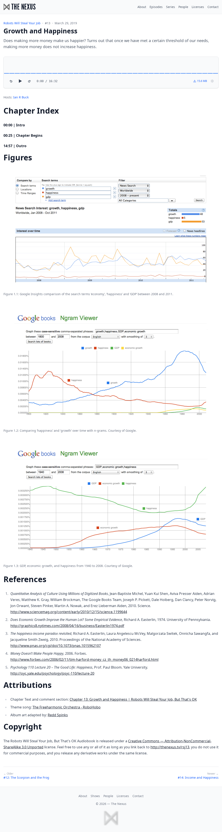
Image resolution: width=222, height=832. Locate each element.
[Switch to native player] (212, 81)
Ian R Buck (21, 97)
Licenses (198, 7)
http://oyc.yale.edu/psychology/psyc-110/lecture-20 (52, 673)
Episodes (156, 7)
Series (170, 7)
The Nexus (118, 804)
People (183, 7)
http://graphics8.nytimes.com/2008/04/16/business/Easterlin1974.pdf (67, 625)
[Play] (20, 81)
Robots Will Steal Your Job (22, 23)
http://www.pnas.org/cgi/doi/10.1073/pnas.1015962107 (55, 645)
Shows (95, 796)
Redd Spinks (58, 715)
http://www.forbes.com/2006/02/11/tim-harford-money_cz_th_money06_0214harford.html (84, 659)
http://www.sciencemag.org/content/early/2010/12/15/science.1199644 (68, 611)
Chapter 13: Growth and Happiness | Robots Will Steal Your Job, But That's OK (133, 699)
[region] (111, 72)
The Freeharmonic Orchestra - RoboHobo (67, 707)
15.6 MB (202, 81)
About (141, 7)
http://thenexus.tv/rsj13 (169, 747)
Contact (213, 7)
